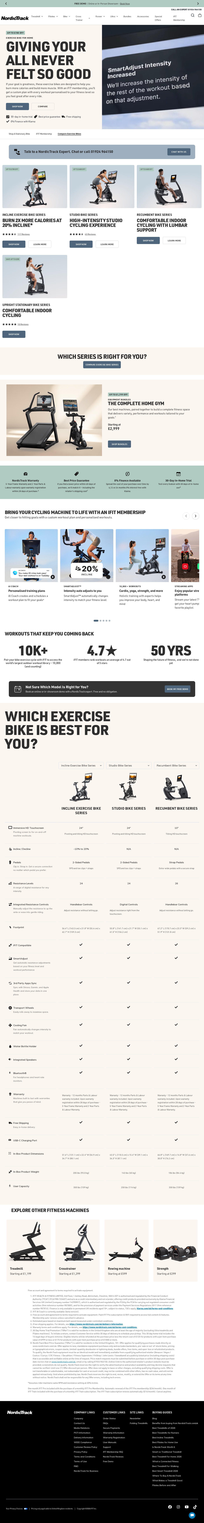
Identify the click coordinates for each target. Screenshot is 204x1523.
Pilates (51, 16)
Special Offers (158, 18)
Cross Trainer (79, 18)
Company (78, 1418)
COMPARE (43, 106)
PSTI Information (82, 1432)
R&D (76, 1466)
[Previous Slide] (6, 3)
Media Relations (82, 1428)
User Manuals (109, 1442)
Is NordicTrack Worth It (163, 1447)
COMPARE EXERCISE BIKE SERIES (102, 364)
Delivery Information (83, 1437)
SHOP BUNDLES (119, 444)
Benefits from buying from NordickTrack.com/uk (175, 1423)
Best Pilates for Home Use (165, 1442)
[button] (193, 15)
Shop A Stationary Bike (19, 133)
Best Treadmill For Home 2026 (166, 1456)
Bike (65, 16)
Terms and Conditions (84, 1456)
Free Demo (108, 1461)
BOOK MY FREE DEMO (177, 689)
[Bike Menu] (69, 16)
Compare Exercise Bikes (69, 133)
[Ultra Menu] (117, 16)
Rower (99, 16)
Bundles (127, 16)
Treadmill (35, 16)
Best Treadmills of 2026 (163, 1428)
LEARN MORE (40, 244)
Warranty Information (113, 1432)
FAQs (105, 1423)
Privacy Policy (80, 1452)
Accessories (143, 16)
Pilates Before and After (164, 1485)
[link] (15, 18)
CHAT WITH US (178, 152)
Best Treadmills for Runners (165, 1432)
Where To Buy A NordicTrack (166, 1475)
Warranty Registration (114, 1437)
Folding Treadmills (139, 1423)
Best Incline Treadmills (163, 1437)
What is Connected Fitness (165, 1461)
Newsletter (135, 1418)
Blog (154, 1418)
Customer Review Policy (85, 1447)
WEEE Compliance (83, 1442)
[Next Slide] (198, 3)
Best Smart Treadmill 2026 (165, 1471)
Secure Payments (111, 1428)
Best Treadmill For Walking (165, 1466)
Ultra (112, 16)
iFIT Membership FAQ (113, 1452)
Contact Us (79, 1423)
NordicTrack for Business (86, 1471)
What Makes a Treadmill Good (167, 1480)
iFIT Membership (179, 18)
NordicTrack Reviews (113, 1456)
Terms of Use (80, 1461)
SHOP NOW (17, 106)
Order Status (109, 1418)
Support (107, 1447)
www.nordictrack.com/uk (63, 1361)
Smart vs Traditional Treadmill (166, 1452)
